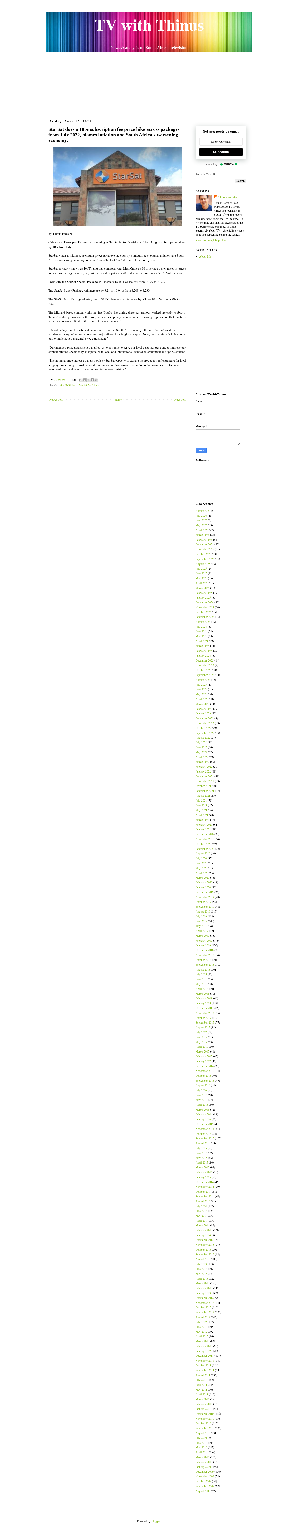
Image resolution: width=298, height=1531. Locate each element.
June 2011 (201, 1385)
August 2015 (203, 1143)
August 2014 (203, 1201)
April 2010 (202, 1452)
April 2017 (202, 1046)
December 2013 (205, 1240)
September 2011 (205, 1370)
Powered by (211, 164)
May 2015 (201, 1158)
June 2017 (201, 1037)
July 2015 (201, 1148)
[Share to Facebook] (92, 380)
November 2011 (205, 1360)
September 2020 (205, 849)
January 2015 (203, 1177)
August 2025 (203, 564)
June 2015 (201, 1153)
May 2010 (201, 1447)
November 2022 (205, 723)
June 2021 (201, 805)
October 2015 (203, 1134)
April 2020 (202, 873)
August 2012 (203, 1317)
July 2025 (201, 568)
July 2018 (201, 974)
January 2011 (203, 1409)
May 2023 (201, 694)
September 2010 (205, 1428)
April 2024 (202, 641)
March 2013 (202, 1283)
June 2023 (201, 689)
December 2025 (205, 544)
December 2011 (205, 1356)
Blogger (155, 1521)
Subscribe (221, 152)
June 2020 (201, 863)
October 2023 (203, 670)
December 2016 (205, 1066)
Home (118, 399)
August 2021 (203, 795)
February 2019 (204, 940)
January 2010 (203, 1467)
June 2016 (201, 1095)
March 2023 (202, 704)
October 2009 (203, 1481)
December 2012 (205, 1298)
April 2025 (202, 583)
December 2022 (205, 718)
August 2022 (203, 737)
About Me (205, 256)
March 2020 (202, 877)
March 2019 (202, 935)
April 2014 (202, 1220)
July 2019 (201, 916)
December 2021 (205, 776)
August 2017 (203, 1027)
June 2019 (201, 921)
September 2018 (205, 964)
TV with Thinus (149, 24)
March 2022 (202, 762)
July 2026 (201, 515)
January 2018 (203, 1003)
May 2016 (201, 1100)
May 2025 (201, 578)
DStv (61, 385)
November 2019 (205, 897)
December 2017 (205, 1008)
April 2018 (202, 989)
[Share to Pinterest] (96, 380)
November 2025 (205, 549)
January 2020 (203, 887)
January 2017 (203, 1061)
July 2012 (201, 1322)
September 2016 (205, 1080)
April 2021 (202, 815)
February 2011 (204, 1404)
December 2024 (205, 602)
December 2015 (205, 1124)
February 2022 (204, 766)
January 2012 (203, 1351)
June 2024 (201, 631)
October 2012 (203, 1307)
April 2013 (202, 1278)
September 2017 (205, 1022)
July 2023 (201, 684)
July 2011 (201, 1380)
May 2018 (201, 984)
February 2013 (204, 1288)
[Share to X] (88, 380)
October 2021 (203, 786)
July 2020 (201, 858)
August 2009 (203, 1491)
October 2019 (203, 902)
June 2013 (201, 1269)
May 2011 (201, 1389)
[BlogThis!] (85, 380)
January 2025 (203, 597)
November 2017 (205, 1013)
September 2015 (205, 1138)
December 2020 (205, 834)
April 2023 (202, 699)
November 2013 (205, 1245)
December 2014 (205, 1182)
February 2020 (204, 882)
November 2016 (205, 1071)
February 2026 (204, 540)
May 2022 (201, 752)
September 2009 (205, 1486)
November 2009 (205, 1476)
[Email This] (81, 380)
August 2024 (203, 622)
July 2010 (201, 1438)
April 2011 (202, 1394)
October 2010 (203, 1423)
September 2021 (205, 791)
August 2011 (203, 1375)
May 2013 (201, 1274)
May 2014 (201, 1215)
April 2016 (202, 1105)
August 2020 (203, 853)
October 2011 (203, 1365)
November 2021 (205, 781)
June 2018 (201, 979)
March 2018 (202, 994)
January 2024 (203, 655)
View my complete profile (211, 240)
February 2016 (204, 1114)
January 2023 (203, 713)
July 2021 (201, 800)
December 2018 (205, 950)
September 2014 (205, 1196)
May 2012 (201, 1331)
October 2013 (203, 1249)
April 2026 (202, 530)
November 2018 (205, 955)
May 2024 (201, 636)
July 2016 (201, 1090)
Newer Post (56, 399)
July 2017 (201, 1032)
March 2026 (202, 535)
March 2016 (202, 1109)
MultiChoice (71, 385)
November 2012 (205, 1303)
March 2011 (202, 1399)
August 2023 (203, 680)
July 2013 (201, 1264)
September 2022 (205, 733)
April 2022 (202, 757)
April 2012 (202, 1336)
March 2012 (202, 1341)
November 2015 (205, 1129)
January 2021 (203, 829)
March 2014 (202, 1225)
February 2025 (204, 593)
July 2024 (201, 626)
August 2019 (203, 911)
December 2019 (205, 892)
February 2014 (204, 1230)
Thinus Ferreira (227, 197)
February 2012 (204, 1346)
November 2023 (205, 665)
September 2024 (205, 617)
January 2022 (203, 771)
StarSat (83, 385)
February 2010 (204, 1462)
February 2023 (204, 709)
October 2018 (203, 960)
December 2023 (205, 660)
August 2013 (203, 1259)
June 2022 (201, 747)
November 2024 (205, 607)
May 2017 (201, 1042)
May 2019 (201, 926)
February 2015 (204, 1172)
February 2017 (204, 1056)
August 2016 (203, 1085)
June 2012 (201, 1327)
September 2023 (205, 675)
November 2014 (205, 1186)
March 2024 (202, 646)
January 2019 (203, 945)
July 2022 (201, 742)
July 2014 (201, 1206)
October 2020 (203, 844)
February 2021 (204, 824)
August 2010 (203, 1433)
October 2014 (203, 1191)
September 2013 (205, 1254)
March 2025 (202, 588)
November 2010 (205, 1418)
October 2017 (203, 1018)
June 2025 (201, 573)
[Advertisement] (149, 84)
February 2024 (204, 651)
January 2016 (203, 1119)
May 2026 (201, 525)
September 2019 (205, 906)
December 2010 (205, 1414)
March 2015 (202, 1167)
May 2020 (201, 868)
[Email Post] (73, 379)
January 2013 (203, 1293)
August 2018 (203, 969)
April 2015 (202, 1162)
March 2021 (202, 820)
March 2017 (202, 1051)
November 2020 (205, 839)
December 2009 (205, 1471)
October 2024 (203, 612)
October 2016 (203, 1075)
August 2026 (203, 511)
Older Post (180, 399)
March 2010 (202, 1457)
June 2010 (201, 1443)
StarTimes (93, 385)
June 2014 (201, 1211)
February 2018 (204, 998)
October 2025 (203, 554)
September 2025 (205, 559)
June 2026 (201, 520)
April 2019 (202, 931)
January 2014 (203, 1235)
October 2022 (203, 728)
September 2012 (205, 1312)
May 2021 (201, 810)
